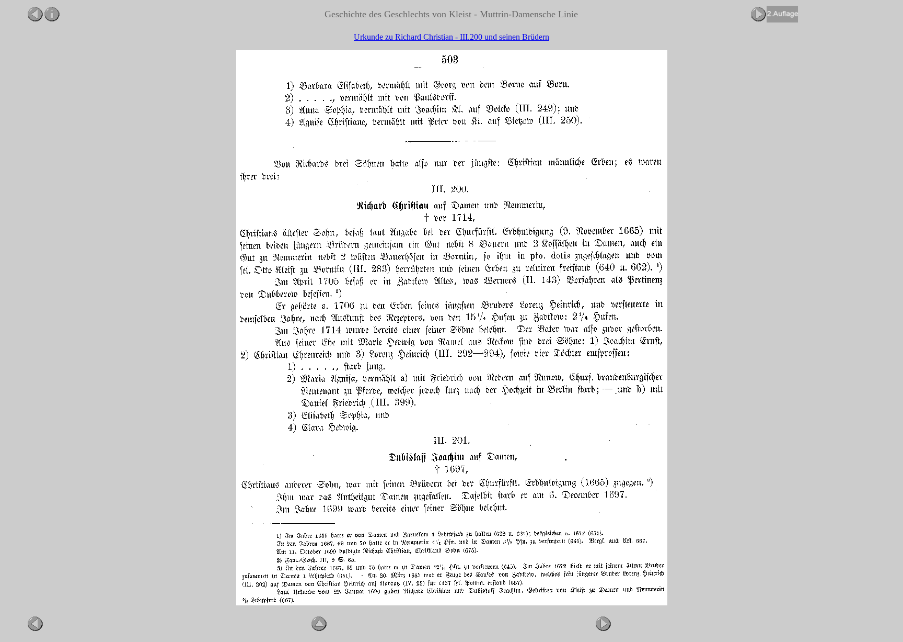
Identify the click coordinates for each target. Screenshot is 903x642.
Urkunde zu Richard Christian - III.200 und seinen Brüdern (451, 36)
